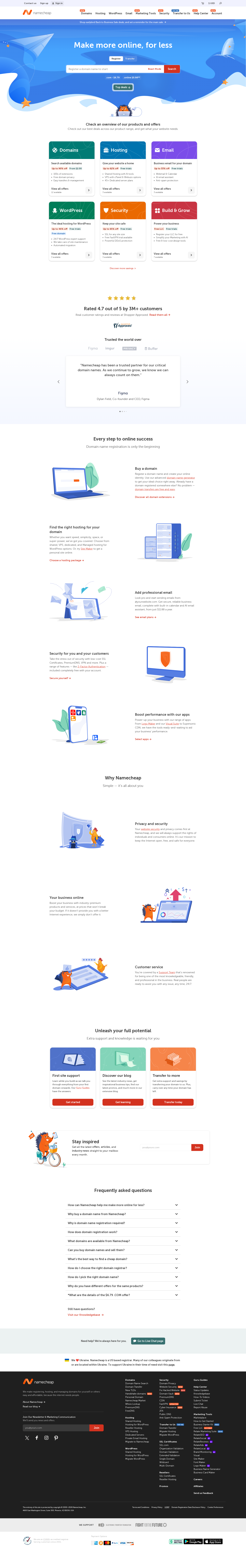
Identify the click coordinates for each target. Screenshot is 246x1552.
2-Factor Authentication (91, 666)
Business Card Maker (204, 1472)
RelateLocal (201, 1448)
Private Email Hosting (136, 1438)
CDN (162, 1400)
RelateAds (200, 1445)
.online (127, 77)
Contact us (30, 3)
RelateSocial (202, 1438)
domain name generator (181, 477)
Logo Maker (148, 723)
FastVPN (168, 1404)
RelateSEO (201, 1435)
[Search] (220, 3)
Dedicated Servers (134, 1435)
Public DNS (165, 1414)
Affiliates (198, 1486)
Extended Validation (169, 1455)
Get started (73, 1102)
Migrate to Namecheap (137, 1441)
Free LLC (203, 1428)
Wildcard (164, 1462)
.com (108, 77)
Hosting (100, 13)
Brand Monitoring (204, 1452)
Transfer (130, 58)
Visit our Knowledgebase (84, 1314)
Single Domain (167, 1459)
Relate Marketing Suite (208, 1431)
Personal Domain (134, 1397)
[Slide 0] (120, 411)
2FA (161, 1411)
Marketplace (200, 1417)
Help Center (200, 13)
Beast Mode (154, 69)
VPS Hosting (131, 1431)
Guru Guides (82, 1088)
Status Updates (201, 1390)
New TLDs (130, 1390)
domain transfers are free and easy (155, 489)
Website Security (170, 1387)
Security (164, 13)
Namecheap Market (135, 1400)
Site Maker (87, 548)
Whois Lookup (132, 1404)
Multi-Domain (166, 1465)
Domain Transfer (133, 1387)
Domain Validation (168, 1452)
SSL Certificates (168, 1441)
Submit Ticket (201, 1400)
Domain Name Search (136, 1383)
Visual (197, 1455)
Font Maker (199, 1462)
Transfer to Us (181, 13)
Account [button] (216, 13)
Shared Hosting (133, 1421)
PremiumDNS (132, 1407)
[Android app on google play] (193, 1541)
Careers (198, 1479)
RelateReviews (203, 1441)
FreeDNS (130, 1411)
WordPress (115, 13)
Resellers (164, 1472)
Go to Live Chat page (150, 1341)
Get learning (123, 1102)
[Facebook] (36, 1438)
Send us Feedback (203, 1493)
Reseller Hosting (133, 1428)
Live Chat (198, 1404)
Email (129, 13)
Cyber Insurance (170, 1407)
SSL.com (164, 1445)
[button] (72, 168)
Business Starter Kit (206, 1424)
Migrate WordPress (135, 1459)
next (187, 382)
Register (116, 58)
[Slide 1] (122, 411)
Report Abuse (200, 1407)
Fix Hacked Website (172, 1390)
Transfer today (173, 1102)
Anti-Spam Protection (170, 1417)
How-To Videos (202, 1397)
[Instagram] (46, 1438)
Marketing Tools (145, 13)
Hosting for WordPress (137, 1424)
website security (150, 829)
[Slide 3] (126, 411)
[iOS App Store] (213, 1541)
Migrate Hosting (167, 1431)
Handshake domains (138, 1393)
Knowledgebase (202, 1393)
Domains (86, 13)
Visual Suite (172, 723)
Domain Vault (169, 1393)
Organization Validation (171, 1448)
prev (58, 382)
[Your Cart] (202, 3)
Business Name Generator (207, 1469)
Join (197, 1147)
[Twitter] (27, 1438)
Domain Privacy (167, 1383)
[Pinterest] (56, 1438)
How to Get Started (203, 1421)
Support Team (167, 972)
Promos (163, 1486)
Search (172, 69)
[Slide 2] (124, 411)
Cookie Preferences (215, 1507)
